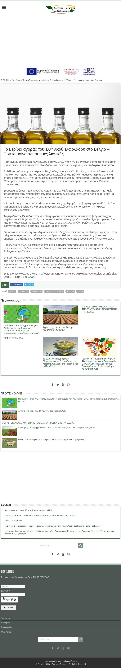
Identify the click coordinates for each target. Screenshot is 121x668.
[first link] (4, 7)
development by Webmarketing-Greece (60, 661)
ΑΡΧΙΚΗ (6, 80)
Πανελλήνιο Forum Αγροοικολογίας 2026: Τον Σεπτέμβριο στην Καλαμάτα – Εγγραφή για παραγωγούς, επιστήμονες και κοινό (21, 329)
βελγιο (12, 291)
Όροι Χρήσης (6, 632)
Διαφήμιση (5, 623)
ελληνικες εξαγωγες (54, 291)
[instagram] (68, 384)
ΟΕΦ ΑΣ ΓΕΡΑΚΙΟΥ (13, 338)
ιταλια (80, 291)
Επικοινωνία (6, 627)
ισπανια (70, 291)
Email (5, 586)
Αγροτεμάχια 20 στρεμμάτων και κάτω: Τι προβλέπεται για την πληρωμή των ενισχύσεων (56, 427)
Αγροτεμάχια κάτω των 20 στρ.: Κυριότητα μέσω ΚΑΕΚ (58, 328)
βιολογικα (23, 291)
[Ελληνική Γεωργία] (60, 8)
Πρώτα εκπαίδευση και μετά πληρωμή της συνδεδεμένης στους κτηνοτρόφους (51, 439)
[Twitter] (57, 384)
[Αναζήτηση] (80, 545)
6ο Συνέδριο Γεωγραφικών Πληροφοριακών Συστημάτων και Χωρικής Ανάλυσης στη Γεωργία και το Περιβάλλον (60, 362)
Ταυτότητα (5, 618)
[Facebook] (52, 384)
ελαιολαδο (36, 291)
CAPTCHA (6, 591)
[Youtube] (63, 384)
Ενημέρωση (17, 80)
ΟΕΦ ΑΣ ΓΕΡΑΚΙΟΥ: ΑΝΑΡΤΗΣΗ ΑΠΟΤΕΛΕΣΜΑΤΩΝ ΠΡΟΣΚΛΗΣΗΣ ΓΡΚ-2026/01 (99, 309)
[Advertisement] (60, 42)
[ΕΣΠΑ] (60, 71)
